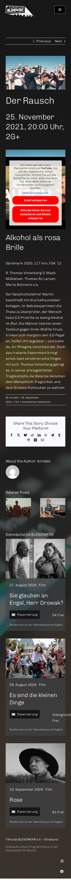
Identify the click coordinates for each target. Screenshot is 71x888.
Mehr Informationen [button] (36, 193)
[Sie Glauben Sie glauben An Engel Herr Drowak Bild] (35, 540)
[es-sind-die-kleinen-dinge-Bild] (35, 640)
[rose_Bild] (35, 745)
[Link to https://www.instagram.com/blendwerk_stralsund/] (62, 861)
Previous (43, 41)
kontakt (14, 397)
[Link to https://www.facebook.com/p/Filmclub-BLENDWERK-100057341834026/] (62, 871)
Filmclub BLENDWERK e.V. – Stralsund (32, 839)
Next (58, 41)
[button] (8, 508)
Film (16, 401)
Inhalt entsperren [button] (35, 200)
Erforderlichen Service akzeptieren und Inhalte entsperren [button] (35, 214)
